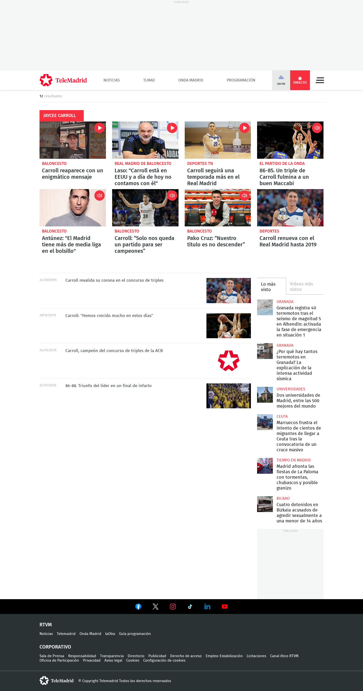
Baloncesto (54, 163)
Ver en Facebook (138, 608)
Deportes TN (200, 163)
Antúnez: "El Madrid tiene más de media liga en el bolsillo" (73, 207)
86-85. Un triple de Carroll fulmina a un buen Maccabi (290, 140)
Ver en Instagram (173, 607)
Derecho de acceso (186, 656)
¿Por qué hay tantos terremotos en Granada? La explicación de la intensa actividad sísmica (265, 351)
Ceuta (282, 416)
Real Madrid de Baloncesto (143, 163)
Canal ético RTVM (284, 656)
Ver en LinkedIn (207, 607)
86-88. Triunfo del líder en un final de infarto (228, 395)
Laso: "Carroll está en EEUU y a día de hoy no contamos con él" (145, 140)
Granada (285, 302)
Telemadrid (66, 634)
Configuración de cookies (164, 660)
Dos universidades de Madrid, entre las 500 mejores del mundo (265, 394)
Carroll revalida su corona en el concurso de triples (228, 290)
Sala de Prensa (52, 656)
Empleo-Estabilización (224, 656)
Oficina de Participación (59, 660)
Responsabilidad (82, 656)
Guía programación (135, 634)
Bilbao (283, 498)
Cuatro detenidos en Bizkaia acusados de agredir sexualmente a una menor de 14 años (265, 504)
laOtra (110, 634)
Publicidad (157, 656)
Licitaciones (256, 656)
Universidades (291, 389)
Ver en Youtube (225, 607)
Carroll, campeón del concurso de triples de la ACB (228, 360)
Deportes (269, 231)
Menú (320, 80)
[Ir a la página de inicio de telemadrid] (63, 80)
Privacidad (92, 660)
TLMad (149, 80)
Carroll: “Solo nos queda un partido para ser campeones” (145, 207)
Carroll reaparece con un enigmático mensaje (73, 140)
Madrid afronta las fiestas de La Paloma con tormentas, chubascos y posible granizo (265, 466)
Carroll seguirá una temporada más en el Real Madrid (218, 140)
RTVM (46, 624)
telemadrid (57, 680)
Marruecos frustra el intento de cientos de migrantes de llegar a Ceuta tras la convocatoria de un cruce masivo (265, 422)
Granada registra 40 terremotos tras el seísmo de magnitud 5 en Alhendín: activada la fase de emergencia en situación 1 (265, 307)
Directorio (136, 656)
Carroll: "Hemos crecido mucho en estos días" (228, 325)
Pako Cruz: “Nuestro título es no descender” (218, 207)
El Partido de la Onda (282, 163)
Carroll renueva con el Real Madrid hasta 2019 (290, 207)
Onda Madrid (190, 80)
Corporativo (55, 647)
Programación (241, 80)
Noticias (111, 80)
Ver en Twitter (156, 608)
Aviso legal (113, 660)
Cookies (132, 660)
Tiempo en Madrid (294, 460)
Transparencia (112, 656)
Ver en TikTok (190, 608)
